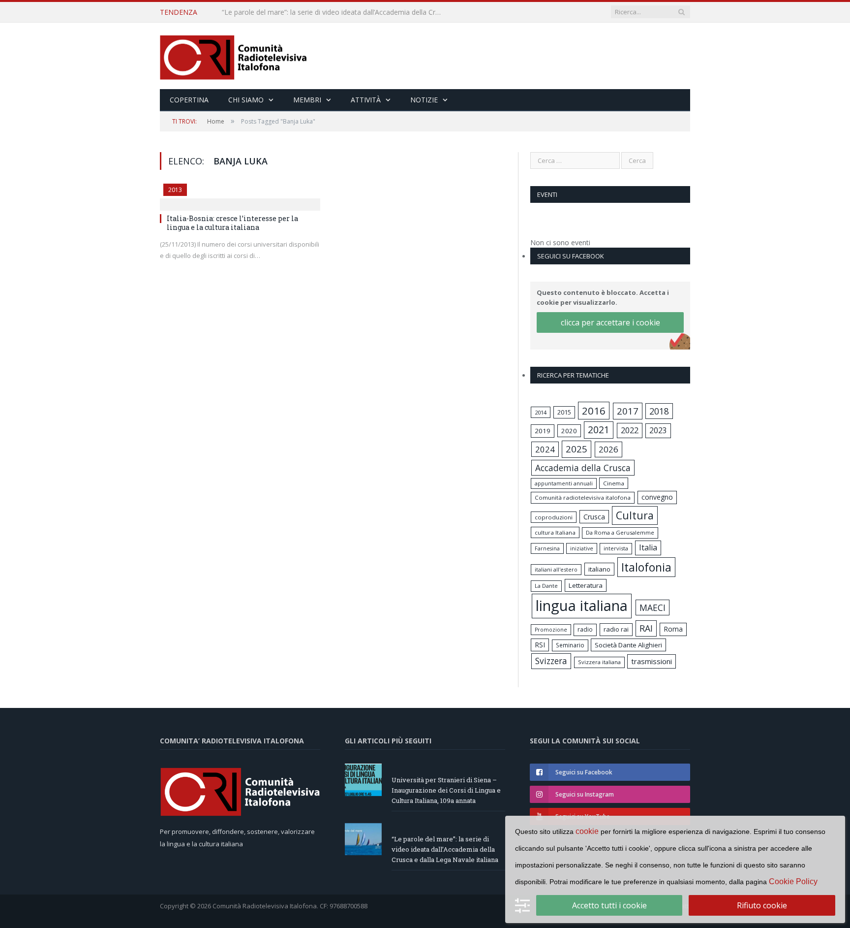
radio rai (616, 629)
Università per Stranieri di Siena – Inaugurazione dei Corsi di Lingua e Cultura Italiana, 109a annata (446, 790)
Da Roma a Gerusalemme (620, 532)
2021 (598, 429)
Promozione (551, 629)
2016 (594, 410)
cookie (587, 831)
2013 (175, 190)
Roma (673, 629)
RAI (646, 628)
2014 (540, 412)
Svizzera (551, 661)
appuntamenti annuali (564, 483)
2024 (545, 449)
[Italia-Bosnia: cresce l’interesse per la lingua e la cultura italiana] (240, 194)
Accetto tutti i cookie (609, 905)
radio (585, 629)
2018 (659, 411)
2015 (564, 412)
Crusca (594, 516)
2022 (629, 430)
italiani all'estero (556, 569)
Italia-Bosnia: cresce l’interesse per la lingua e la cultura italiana (232, 223)
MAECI (652, 607)
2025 (576, 449)
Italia (648, 547)
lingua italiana (582, 605)
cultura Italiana (555, 532)
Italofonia (646, 567)
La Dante (546, 585)
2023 (658, 430)
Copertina (189, 99)
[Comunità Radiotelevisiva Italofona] (233, 55)
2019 (542, 430)
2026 (608, 449)
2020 (569, 430)
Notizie (424, 99)
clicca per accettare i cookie (610, 322)
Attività (366, 99)
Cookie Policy (793, 881)
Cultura (635, 515)
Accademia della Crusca (583, 468)
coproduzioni (554, 517)
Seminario (570, 645)
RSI (540, 644)
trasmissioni (651, 661)
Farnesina (547, 548)
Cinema (613, 483)
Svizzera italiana (599, 662)
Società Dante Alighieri (628, 644)
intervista (616, 548)
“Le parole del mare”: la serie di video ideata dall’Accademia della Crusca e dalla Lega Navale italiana (335, 12)
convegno (657, 497)
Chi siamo (246, 99)
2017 (627, 411)
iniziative (581, 548)
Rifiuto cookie (762, 905)
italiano (599, 569)
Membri (307, 99)
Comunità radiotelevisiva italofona (583, 497)
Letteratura (586, 585)
